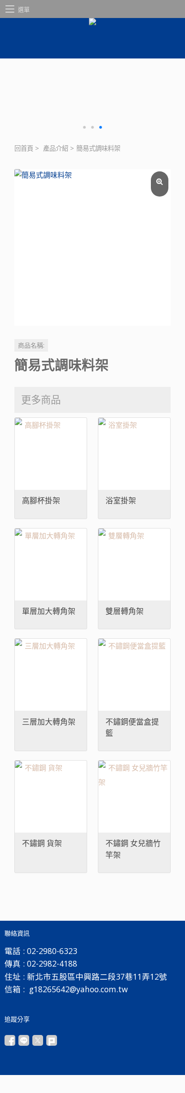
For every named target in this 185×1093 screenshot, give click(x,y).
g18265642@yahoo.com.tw (78, 989)
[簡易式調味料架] (92, 247)
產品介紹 (55, 148)
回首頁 (23, 148)
